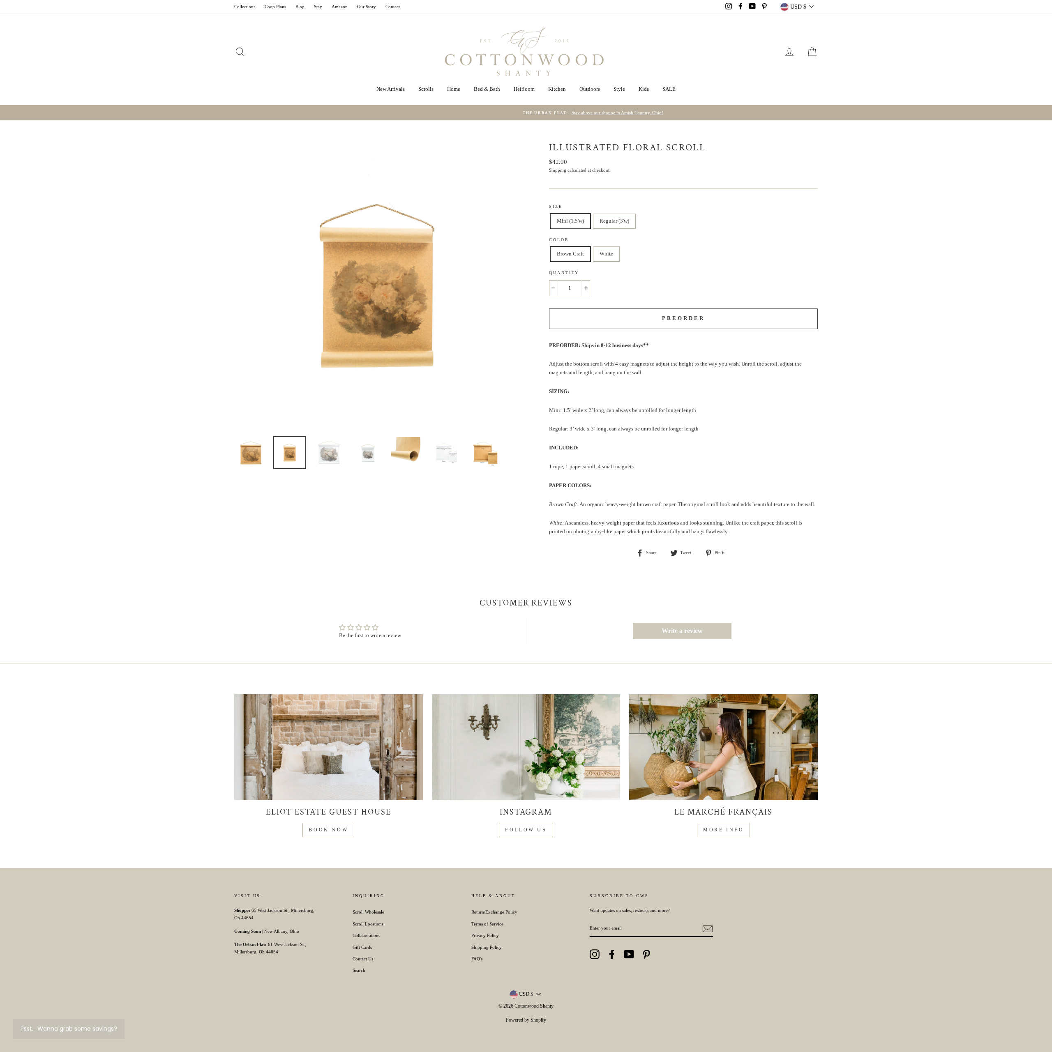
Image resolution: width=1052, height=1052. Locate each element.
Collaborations (366, 935)
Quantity (564, 272)
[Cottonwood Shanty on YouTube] (629, 954)
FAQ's (476, 958)
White (606, 254)
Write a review (682, 630)
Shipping (557, 170)
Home (453, 89)
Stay (318, 6)
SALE (669, 89)
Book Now (328, 830)
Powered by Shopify (526, 1020)
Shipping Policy (486, 947)
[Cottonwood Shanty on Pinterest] (646, 954)
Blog (300, 6)
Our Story (366, 6)
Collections (244, 6)
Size (556, 206)
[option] (526, 113)
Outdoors (589, 89)
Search (359, 970)
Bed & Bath (487, 89)
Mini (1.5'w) (570, 221)
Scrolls (426, 89)
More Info (723, 830)
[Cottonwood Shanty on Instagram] (595, 954)
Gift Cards (362, 947)
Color (559, 239)
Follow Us (526, 830)
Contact (392, 6)
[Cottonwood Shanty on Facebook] (612, 954)
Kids (644, 89)
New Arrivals (390, 89)
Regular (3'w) (614, 221)
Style (619, 89)
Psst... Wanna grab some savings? (69, 1028)
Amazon (340, 6)
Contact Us (363, 958)
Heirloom (524, 89)
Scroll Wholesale (368, 911)
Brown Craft (570, 254)
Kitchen (557, 89)
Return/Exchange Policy (494, 911)
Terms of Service (487, 923)
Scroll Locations (368, 923)
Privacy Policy (485, 935)
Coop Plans (275, 6)
